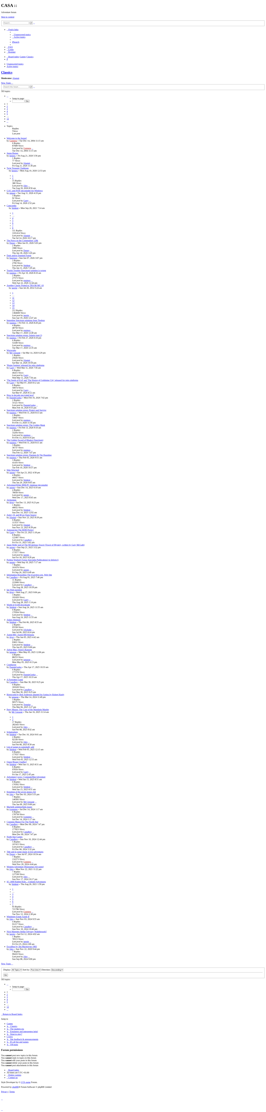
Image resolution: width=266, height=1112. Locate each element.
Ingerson (13, 258)
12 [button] (8, 119)
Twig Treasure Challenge (18, 168)
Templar (27, 704)
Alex (25, 185)
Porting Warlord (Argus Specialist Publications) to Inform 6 (32, 560)
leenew (12, 156)
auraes (12, 472)
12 (13, 300)
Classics (6, 72)
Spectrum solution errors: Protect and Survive (26, 410)
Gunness (13, 141)
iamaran (12, 652)
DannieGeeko (15, 398)
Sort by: (26, 970)
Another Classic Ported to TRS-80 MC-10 (25, 285)
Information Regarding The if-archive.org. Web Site (29, 575)
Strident (15, 208)
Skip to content (7, 17)
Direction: (46, 970)
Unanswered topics (15, 64)
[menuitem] (21, 34)
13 (13, 303)
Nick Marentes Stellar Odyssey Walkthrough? (27, 931)
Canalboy (27, 540)
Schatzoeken (12, 732)
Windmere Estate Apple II (18, 916)
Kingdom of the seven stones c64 (21, 792)
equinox (12, 273)
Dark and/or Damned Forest (19, 255)
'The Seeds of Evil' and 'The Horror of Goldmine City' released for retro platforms (42, 380)
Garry (26, 200)
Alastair (15, 78)
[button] (7, 96)
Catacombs (11, 205)
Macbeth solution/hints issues (19, 807)
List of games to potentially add (20, 747)
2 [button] (7, 106)
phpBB (15, 1087)
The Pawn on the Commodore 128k (22, 240)
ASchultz (27, 630)
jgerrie (14, 288)
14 (13, 305)
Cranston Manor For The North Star (22, 822)
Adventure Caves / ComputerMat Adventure (26, 777)
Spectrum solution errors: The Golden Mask (26, 425)
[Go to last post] (32, 148)
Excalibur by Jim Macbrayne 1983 (22, 946)
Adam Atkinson (14, 620)
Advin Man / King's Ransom (19, 650)
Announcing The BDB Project (20, 530)
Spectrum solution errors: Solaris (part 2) (24, 335)
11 (13, 298)
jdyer (11, 502)
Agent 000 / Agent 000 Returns (20, 635)
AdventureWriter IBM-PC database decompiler (27, 485)
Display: (7, 970)
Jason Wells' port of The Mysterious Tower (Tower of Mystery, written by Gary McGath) (46, 545)
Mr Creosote (14, 353)
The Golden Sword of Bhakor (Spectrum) (25, 440)
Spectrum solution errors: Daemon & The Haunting (29, 455)
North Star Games (14, 837)
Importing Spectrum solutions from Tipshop (26, 320)
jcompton (13, 809)
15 (13, 308)
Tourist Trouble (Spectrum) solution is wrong (26, 270)
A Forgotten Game (15, 679)
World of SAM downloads (18, 605)
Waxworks (11, 350)
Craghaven (11, 664)
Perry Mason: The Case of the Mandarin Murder (28, 709)
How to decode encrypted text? (20, 395)
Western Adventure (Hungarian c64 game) (25, 867)
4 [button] (7, 111)
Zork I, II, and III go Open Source (21, 515)
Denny (12, 243)
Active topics (12, 66)
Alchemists (11, 500)
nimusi (12, 193)
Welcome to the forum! (17, 138)
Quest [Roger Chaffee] (17, 762)
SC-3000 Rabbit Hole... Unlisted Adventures (26, 882)
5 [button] (7, 114)
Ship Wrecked (13, 470)
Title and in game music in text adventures (25, 852)
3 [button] (7, 109)
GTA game (25, 1082)
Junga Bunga (12, 153)
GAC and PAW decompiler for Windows (25, 190)
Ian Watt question (14, 590)
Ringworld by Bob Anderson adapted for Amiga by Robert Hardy (35, 694)
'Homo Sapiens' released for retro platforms (25, 365)
